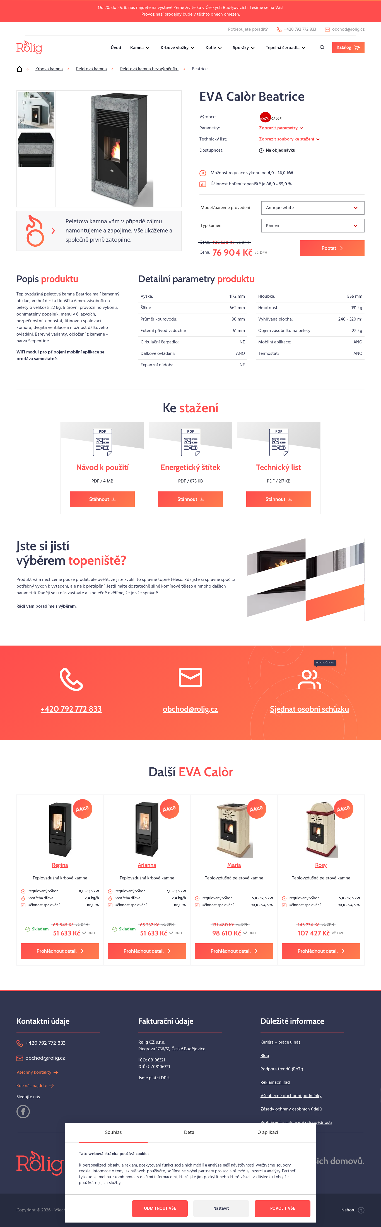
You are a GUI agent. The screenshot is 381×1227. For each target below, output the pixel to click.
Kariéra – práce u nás (280, 1042)
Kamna (137, 48)
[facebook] (23, 1111)
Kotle (211, 48)
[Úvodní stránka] (19, 69)
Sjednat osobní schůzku (309, 709)
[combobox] (313, 208)
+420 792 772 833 (71, 709)
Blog (265, 1055)
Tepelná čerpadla (283, 48)
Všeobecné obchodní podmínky (291, 1096)
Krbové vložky (175, 48)
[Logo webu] (29, 47)
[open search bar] (322, 47)
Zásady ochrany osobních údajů (291, 1109)
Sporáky (241, 48)
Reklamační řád (275, 1082)
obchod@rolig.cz (190, 709)
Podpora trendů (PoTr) (282, 1069)
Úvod (116, 48)
